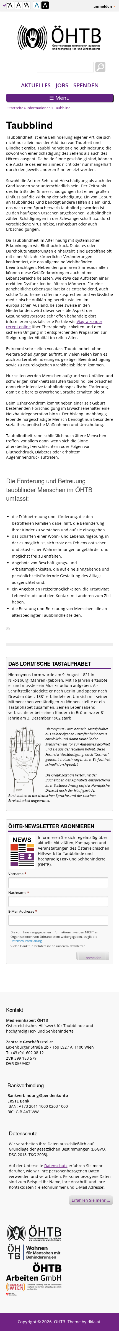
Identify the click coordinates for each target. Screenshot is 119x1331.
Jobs (62, 85)
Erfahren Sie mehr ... (91, 1200)
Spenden (86, 85)
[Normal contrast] (37, 5)
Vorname (17, 873)
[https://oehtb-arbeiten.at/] (33, 1272)
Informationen (39, 107)
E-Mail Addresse (22, 911)
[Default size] (18, 5)
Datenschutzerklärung (26, 941)
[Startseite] (59, 38)
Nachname (18, 892)
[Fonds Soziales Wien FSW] (33, 1290)
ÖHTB (59, 1321)
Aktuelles (36, 85)
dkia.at (93, 1321)
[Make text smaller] (10, 5)
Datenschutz (56, 1165)
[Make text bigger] (27, 5)
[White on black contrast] (45, 5)
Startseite (15, 107)
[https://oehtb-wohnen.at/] (33, 1252)
